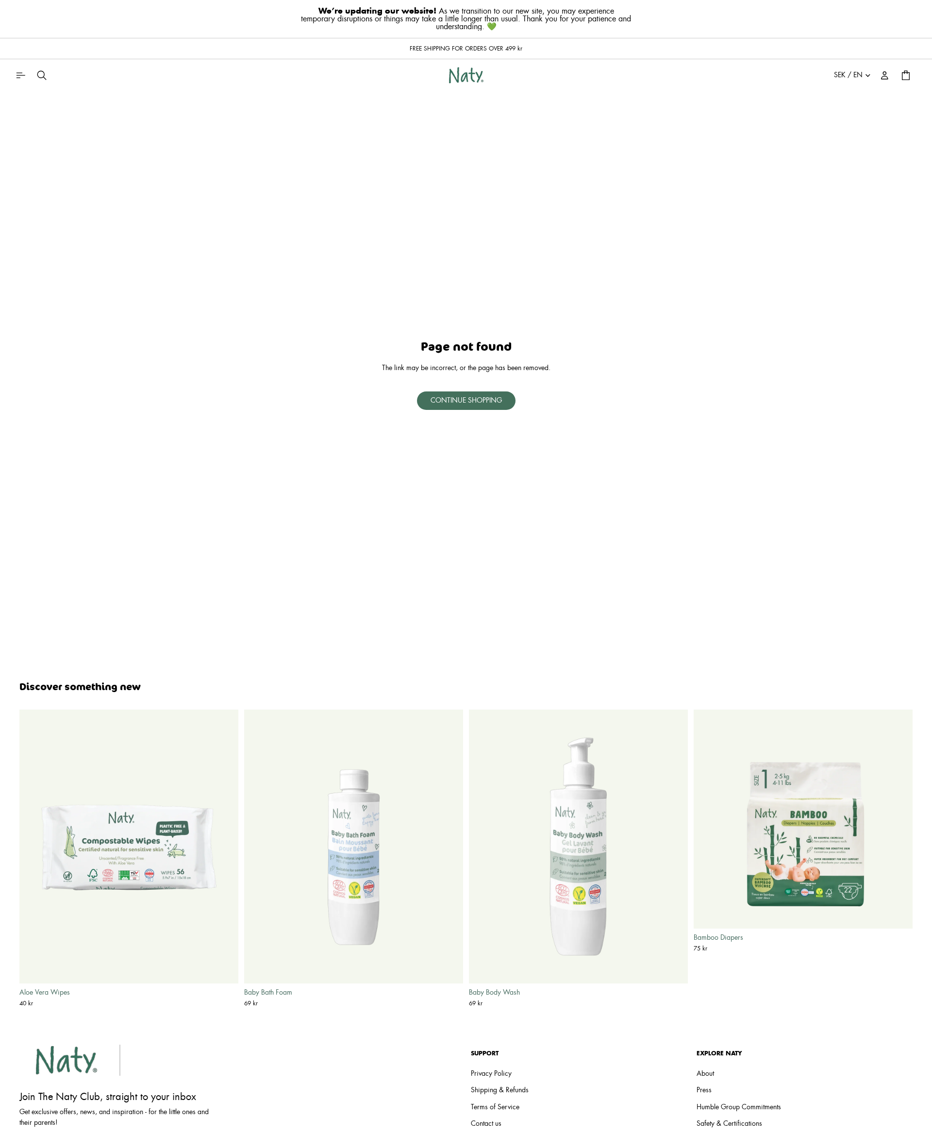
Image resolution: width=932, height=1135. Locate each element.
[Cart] (905, 75)
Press (704, 1090)
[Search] (41, 75)
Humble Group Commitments (739, 1107)
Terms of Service (495, 1107)
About (705, 1073)
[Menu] (20, 75)
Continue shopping (466, 400)
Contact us (486, 1123)
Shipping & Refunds (500, 1090)
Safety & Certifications (729, 1123)
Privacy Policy (491, 1073)
